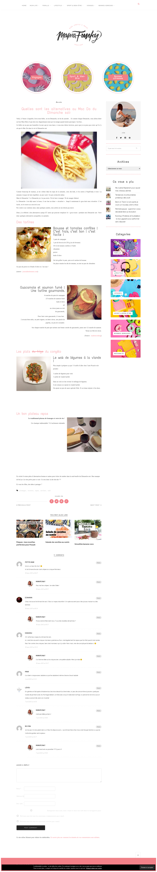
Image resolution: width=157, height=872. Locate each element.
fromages (23, 490)
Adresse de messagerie (20, 796)
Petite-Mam (29, 562)
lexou (27, 687)
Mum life (33, 5)
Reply (98, 563)
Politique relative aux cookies (94, 868)
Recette (59, 102)
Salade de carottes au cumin (57, 542)
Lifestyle (58, 5)
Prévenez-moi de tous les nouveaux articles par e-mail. (40, 821)
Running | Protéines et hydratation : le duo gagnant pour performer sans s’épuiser (127, 219)
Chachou (28, 633)
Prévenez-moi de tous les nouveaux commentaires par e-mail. (42, 816)
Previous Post (24, 505)
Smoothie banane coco (84, 544)
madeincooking (96, 336)
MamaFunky (40, 581)
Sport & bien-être (74, 5)
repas (37, 490)
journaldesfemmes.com (30, 271)
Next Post (95, 505)
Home (24, 5)
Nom (18, 789)
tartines (43, 490)
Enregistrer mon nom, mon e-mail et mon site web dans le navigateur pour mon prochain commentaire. (50, 810)
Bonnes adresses (106, 5)
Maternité (119, 353)
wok (49, 490)
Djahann (28, 598)
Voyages (90, 5)
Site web (19, 803)
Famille (46, 5)
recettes (30, 490)
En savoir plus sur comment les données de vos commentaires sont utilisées (75, 837)
